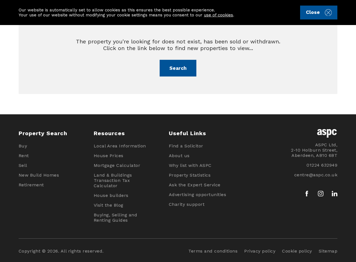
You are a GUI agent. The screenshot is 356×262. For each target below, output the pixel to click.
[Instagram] (320, 193)
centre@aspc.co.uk (315, 174)
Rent (24, 155)
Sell (23, 165)
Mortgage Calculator (117, 165)
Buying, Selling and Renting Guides (115, 217)
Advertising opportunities (197, 194)
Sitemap (328, 251)
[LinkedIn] (334, 193)
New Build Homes (39, 175)
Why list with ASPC (190, 165)
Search (178, 68)
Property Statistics (190, 175)
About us (179, 155)
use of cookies (218, 15)
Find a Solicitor (186, 146)
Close (313, 12)
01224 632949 (321, 165)
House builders (111, 195)
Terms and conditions (213, 251)
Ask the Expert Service (195, 184)
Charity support (187, 204)
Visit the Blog (108, 205)
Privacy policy (259, 251)
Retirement (31, 184)
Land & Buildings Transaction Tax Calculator (113, 180)
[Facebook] (307, 193)
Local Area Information (120, 146)
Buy (23, 146)
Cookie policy (297, 251)
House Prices (108, 155)
